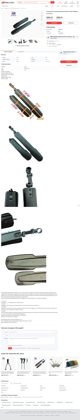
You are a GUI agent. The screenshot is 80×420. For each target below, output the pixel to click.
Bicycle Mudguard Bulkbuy (45, 405)
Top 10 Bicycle (28, 405)
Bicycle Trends (35, 405)
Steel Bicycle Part (60, 402)
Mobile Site (65, 411)
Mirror (41, 385)
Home (2, 8)
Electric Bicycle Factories (30, 402)
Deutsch (38, 412)
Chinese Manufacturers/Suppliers (26, 411)
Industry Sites (47, 411)
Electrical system (62, 387)
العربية (46, 412)
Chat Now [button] (72, 23)
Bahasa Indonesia (72, 412)
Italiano (34, 412)
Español (16, 412)
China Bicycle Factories (6, 402)
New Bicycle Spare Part (6, 405)
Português (20, 412)
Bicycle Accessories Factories (18, 402)
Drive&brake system (24, 387)
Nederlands (42, 412)
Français (24, 412)
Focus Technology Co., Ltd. (32, 415)
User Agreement (46, 415)
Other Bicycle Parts (23, 8)
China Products (17, 411)
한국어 (49, 412)
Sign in (77, 3)
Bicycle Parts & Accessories (14, 8)
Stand (41, 390)
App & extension (64, 6)
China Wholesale (35, 411)
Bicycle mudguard (62, 390)
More (2, 407)
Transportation (6, 8)
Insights (69, 411)
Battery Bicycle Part (69, 402)
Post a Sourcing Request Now (34, 348)
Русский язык (29, 412)
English (12, 412)
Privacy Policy (57, 415)
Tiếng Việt (66, 412)
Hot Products (11, 411)
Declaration (52, 415)
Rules (78, 6)
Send (10, 348)
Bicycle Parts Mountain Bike (18, 405)
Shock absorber (23, 385)
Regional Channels (54, 411)
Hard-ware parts (4, 390)
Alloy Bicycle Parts (51, 402)
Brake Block (3, 385)
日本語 (53, 412)
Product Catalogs (17, 383)
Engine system (42, 387)
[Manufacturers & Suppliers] (7, 2)
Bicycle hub (23, 390)
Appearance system (4, 387)
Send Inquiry (54, 23)
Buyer (52, 6)
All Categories (5, 6)
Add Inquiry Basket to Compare (23, 45)
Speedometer (61, 385)
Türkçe (63, 412)
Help (58, 6)
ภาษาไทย (59, 412)
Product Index (60, 411)
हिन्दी (55, 412)
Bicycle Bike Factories (41, 402)
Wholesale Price (41, 411)
